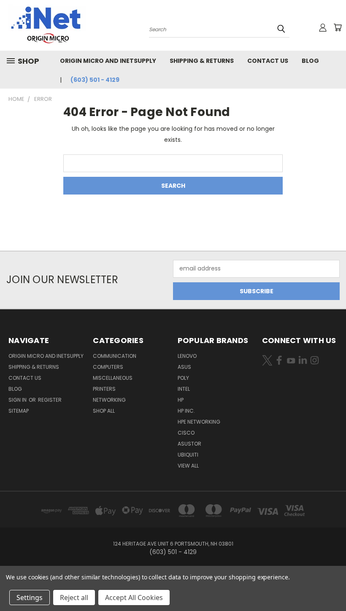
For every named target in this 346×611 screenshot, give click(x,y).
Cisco (186, 432)
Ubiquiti (188, 454)
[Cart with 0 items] (337, 27)
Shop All (104, 410)
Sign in (18, 399)
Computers (108, 366)
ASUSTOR (189, 443)
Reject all (74, 597)
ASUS (184, 366)
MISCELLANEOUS (112, 377)
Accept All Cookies (134, 597)
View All (188, 465)
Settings (29, 597)
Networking (109, 399)
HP (181, 399)
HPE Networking (199, 421)
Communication (114, 356)
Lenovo (187, 356)
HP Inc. (186, 410)
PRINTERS (104, 388)
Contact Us (267, 61)
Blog (310, 61)
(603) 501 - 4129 (94, 80)
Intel (184, 388)
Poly (183, 377)
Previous (333, 584)
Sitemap (18, 410)
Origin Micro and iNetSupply (108, 61)
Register (50, 399)
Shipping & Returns (202, 61)
